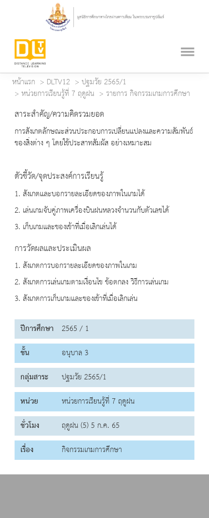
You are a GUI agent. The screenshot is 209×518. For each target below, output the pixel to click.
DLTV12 (58, 82)
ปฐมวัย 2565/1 (104, 82)
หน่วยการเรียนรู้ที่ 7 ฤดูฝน (57, 94)
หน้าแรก (23, 82)
